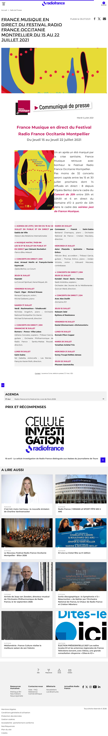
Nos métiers (15, 694)
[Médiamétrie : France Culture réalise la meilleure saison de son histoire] (27, 625)
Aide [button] (38, 672)
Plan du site (6, 729)
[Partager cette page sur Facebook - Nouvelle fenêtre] (94, 19)
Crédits (4, 733)
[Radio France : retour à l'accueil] (53, 3)
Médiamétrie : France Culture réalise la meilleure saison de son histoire (22, 646)
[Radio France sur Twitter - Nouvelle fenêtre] (86, 687)
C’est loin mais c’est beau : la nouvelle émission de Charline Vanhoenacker (26, 510)
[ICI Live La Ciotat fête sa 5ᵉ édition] (81, 532)
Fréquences (48, 672)
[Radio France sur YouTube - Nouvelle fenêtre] (95, 686)
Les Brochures (52, 692)
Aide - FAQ (32, 690)
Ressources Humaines (15, 687)
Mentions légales (8, 709)
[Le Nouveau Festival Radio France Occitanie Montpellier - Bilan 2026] (27, 532)
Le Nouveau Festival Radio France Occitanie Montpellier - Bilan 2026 (25, 554)
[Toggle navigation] (3, 3)
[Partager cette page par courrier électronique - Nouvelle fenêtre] (104, 19)
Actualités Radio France (71, 687)
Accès (59, 672)
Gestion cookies (8, 719)
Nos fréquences (8, 726)
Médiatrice (33, 692)
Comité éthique (35, 694)
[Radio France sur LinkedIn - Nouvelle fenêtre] (99, 687)
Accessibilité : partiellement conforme (17, 723)
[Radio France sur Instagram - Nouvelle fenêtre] (90, 687)
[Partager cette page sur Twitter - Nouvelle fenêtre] (99, 19)
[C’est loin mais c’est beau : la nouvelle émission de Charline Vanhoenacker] (27, 489)
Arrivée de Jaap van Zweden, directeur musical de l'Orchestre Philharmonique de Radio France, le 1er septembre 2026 (27, 599)
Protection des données (11, 716)
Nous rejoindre (16, 696)
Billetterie (50, 686)
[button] (104, 4)
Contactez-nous (35, 686)
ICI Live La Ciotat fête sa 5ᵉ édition (74, 553)
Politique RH (15, 692)
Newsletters (51, 690)
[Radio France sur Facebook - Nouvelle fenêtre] (83, 687)
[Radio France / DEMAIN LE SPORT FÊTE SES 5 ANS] (81, 489)
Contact (70, 672)
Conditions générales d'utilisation (15, 712)
